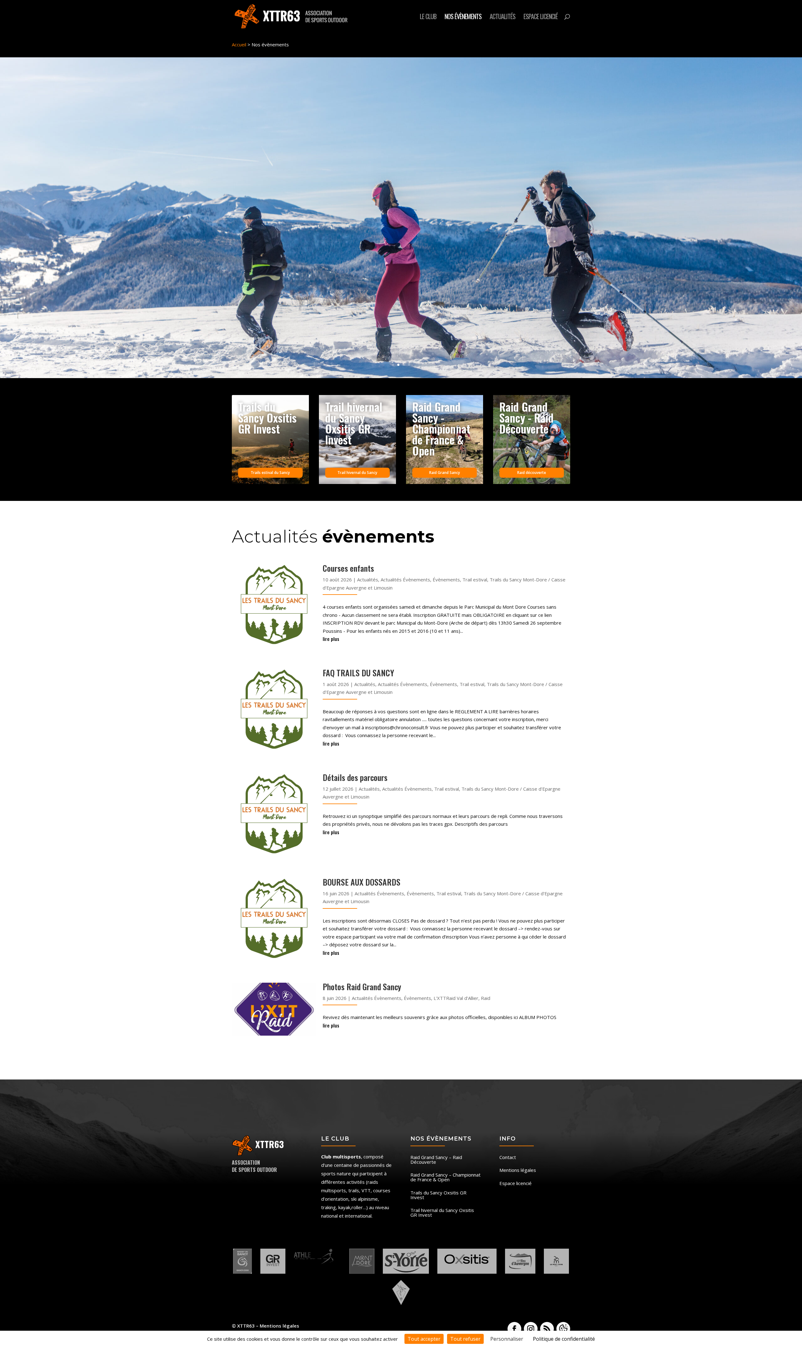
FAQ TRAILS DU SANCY (358, 673)
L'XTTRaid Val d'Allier (456, 998)
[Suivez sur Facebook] (514, 1329)
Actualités (502, 17)
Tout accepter (424, 1338)
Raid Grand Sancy (444, 472)
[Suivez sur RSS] (547, 1329)
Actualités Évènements (405, 579)
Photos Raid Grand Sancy (362, 986)
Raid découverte (531, 472)
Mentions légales (517, 1170)
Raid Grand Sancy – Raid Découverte (436, 1160)
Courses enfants (348, 568)
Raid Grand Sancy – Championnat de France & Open (445, 1178)
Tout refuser (465, 1338)
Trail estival (474, 579)
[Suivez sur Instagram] (531, 1329)
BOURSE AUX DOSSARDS (361, 882)
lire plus (331, 638)
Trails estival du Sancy (270, 472)
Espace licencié (540, 17)
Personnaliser (506, 1338)
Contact (507, 1157)
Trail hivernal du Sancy (357, 472)
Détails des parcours (355, 777)
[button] (563, 1329)
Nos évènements (463, 17)
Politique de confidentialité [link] (564, 1338)
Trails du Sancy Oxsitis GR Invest (438, 1195)
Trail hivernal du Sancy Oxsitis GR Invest (442, 1213)
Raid (485, 998)
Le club (428, 17)
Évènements (446, 579)
